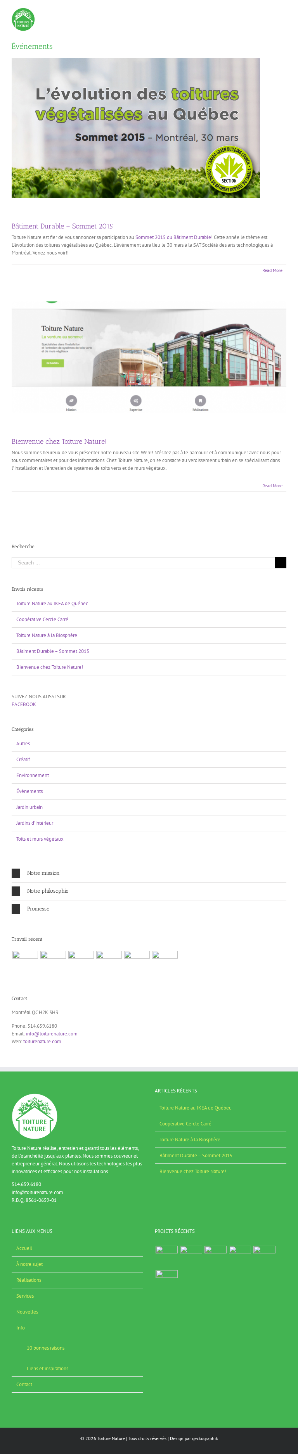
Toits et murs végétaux (40, 839)
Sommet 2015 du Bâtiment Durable (173, 237)
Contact (24, 1384)
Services (25, 1296)
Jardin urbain (29, 807)
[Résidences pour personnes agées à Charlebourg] (81, 964)
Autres (23, 743)
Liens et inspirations (47, 1368)
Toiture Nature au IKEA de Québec (52, 603)
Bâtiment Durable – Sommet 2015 (62, 226)
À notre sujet (29, 1264)
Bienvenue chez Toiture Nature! (59, 441)
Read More (272, 270)
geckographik (205, 1438)
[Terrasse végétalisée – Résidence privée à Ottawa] (164, 964)
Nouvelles (27, 1312)
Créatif (23, 759)
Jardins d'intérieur (34, 823)
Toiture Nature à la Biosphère (46, 635)
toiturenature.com (42, 1041)
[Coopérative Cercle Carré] (25, 964)
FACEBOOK (24, 704)
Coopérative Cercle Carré (42, 619)
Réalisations (28, 1280)
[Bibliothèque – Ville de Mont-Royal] (53, 964)
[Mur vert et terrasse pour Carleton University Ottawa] (136, 964)
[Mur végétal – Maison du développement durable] (108, 964)
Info (20, 1327)
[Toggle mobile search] (269, 12)
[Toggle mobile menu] (283, 12)
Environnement (32, 775)
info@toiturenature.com (52, 1033)
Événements (29, 791)
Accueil (24, 1248)
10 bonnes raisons (45, 1348)
